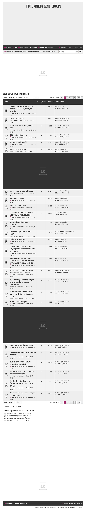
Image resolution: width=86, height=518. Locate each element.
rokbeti (62, 149)
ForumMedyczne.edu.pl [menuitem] (43, 6)
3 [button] (69, 97)
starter (62, 239)
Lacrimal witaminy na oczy (21, 345)
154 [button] (79, 97)
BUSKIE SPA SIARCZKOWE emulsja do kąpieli (20, 363)
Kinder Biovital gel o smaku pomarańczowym (22, 372)
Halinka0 (63, 246)
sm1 (61, 106)
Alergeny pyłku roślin (19, 142)
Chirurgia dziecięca (18, 135)
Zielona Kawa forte (18, 205)
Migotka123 (18, 193)
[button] (61, 97)
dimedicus (20, 130)
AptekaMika (64, 118)
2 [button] (67, 97)
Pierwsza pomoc (17, 118)
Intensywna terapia (18, 301)
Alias (16, 152)
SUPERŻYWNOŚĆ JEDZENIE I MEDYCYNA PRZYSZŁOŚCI (21, 214)
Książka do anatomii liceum (22, 191)
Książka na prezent (18, 149)
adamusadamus (66, 232)
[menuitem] (14, 47)
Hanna (62, 258)
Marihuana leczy (17, 198)
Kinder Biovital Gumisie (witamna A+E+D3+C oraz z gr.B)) (21, 383)
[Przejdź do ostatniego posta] (63, 106)
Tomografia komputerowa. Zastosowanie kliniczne (21, 271)
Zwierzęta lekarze (17, 239)
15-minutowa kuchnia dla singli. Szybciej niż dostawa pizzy (21, 294)
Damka (62, 212)
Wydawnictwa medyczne (16, 94)
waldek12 (63, 222)
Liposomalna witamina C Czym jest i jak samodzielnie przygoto (22, 248)
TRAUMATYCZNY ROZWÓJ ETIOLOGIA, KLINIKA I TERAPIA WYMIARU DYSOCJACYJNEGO (22, 260)
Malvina (62, 205)
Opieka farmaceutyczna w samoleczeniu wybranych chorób (21, 108)
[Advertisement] (43, 28)
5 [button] (74, 97)
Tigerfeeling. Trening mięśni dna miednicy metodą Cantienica (22, 282)
